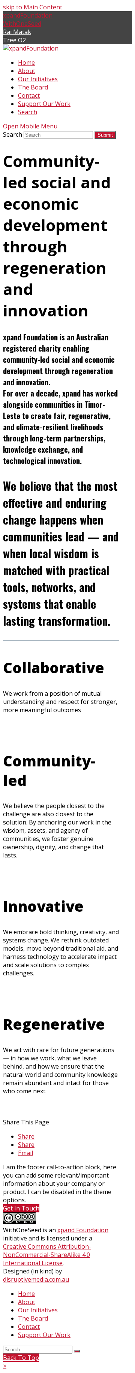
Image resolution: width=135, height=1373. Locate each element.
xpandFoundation (27, 15)
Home (26, 1294)
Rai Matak (17, 32)
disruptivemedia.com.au (36, 1279)
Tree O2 (14, 40)
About (26, 1302)
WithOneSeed (22, 23)
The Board (33, 1318)
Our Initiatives (38, 1310)
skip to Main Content (32, 7)
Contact (29, 1326)
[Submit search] (77, 1351)
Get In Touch (21, 1208)
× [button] (4, 1366)
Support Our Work (44, 1335)
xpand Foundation (82, 1230)
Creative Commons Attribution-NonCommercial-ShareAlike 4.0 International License (47, 1254)
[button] (26, 1136)
